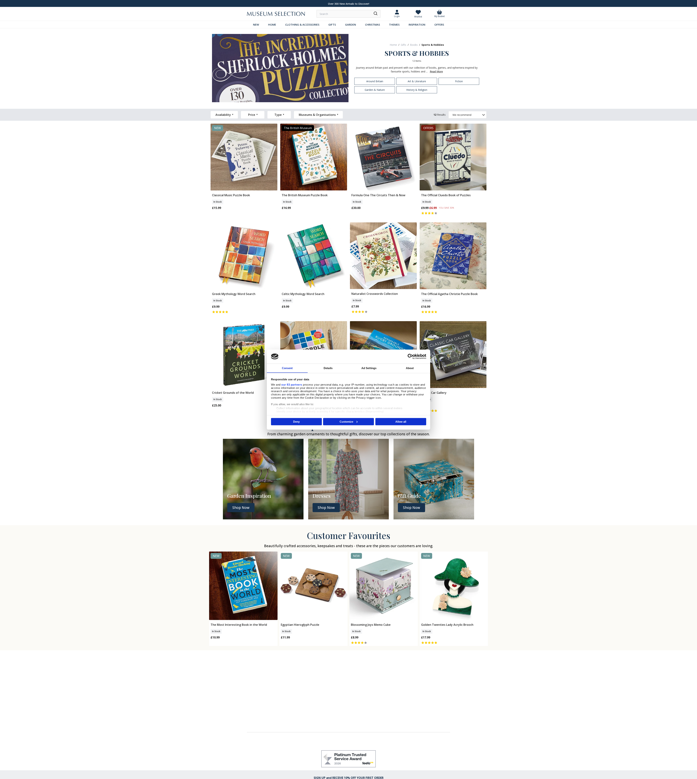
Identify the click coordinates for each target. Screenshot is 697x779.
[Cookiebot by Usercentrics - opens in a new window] (410, 356)
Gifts (403, 44)
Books (414, 44)
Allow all (400, 421)
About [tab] (410, 367)
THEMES (394, 24)
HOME (272, 24)
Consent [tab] (287, 367)
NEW (256, 24)
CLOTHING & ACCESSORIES (302, 24)
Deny (296, 421)
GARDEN (350, 24)
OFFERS (439, 24)
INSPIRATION (417, 24)
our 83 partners (291, 384)
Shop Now (240, 507)
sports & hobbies (432, 44)
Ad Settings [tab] (368, 367)
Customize (346, 421)
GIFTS (332, 24)
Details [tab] (328, 367)
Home (393, 44)
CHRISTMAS (372, 24)
